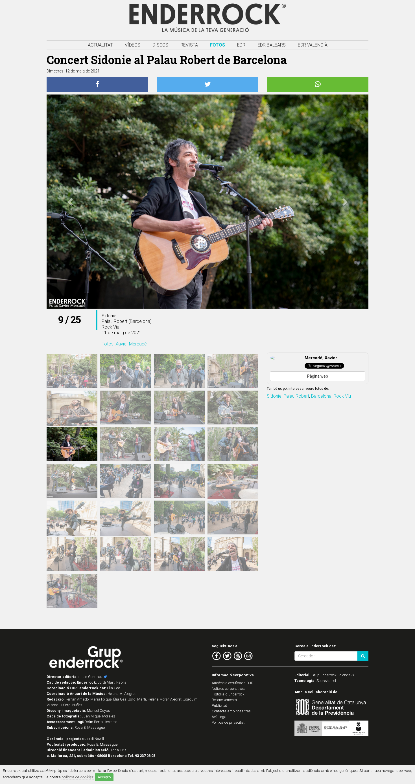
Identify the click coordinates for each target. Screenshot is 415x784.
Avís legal (219, 717)
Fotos (217, 45)
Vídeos (132, 45)
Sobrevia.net (326, 681)
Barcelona (321, 396)
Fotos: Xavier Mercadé (124, 344)
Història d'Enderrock (228, 694)
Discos (160, 45)
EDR (241, 45)
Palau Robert (296, 396)
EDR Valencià (312, 45)
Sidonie (274, 396)
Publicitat (219, 705)
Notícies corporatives (228, 688)
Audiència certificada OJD (233, 683)
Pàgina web (317, 376)
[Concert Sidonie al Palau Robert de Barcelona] (72, 371)
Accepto (104, 777)
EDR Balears (271, 45)
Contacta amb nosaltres (231, 711)
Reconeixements (224, 700)
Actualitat (100, 45)
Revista (189, 45)
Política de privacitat (228, 722)
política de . (78, 777)
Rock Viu (342, 396)
